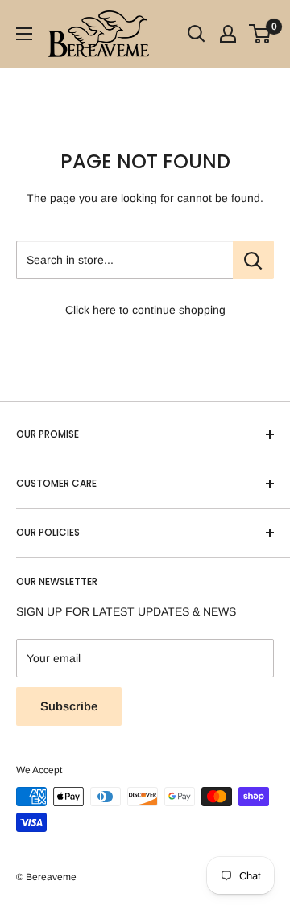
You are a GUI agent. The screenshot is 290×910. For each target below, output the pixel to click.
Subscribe (68, 706)
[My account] (228, 34)
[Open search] (196, 34)
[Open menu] (24, 33)
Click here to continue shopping (145, 309)
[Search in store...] (253, 260)
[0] (261, 33)
